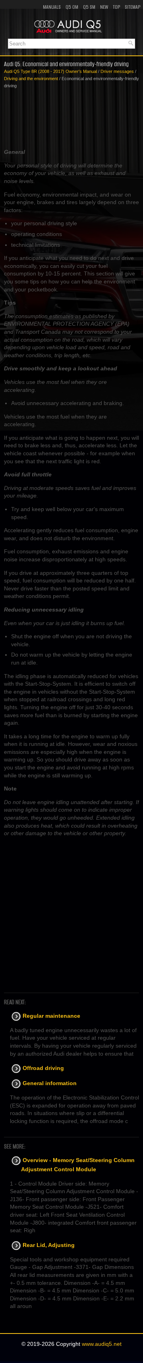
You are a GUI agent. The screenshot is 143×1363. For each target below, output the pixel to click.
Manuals (52, 7)
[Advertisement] (71, 119)
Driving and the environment (31, 78)
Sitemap (132, 7)
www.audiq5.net (102, 1344)
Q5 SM (89, 7)
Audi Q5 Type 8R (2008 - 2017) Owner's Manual (50, 71)
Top (116, 7)
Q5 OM (72, 7)
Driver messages (117, 71)
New (104, 7)
